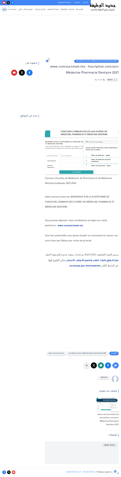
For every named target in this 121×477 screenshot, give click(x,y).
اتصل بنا (77, 2)
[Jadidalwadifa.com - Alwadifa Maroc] (102, 6)
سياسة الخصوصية (64, 2)
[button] (108, 365)
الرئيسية (79, 10)
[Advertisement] (60, 38)
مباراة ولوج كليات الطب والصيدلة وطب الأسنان (92, 260)
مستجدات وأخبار (9, 10)
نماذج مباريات (40, 10)
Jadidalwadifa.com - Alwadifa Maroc (81, 472)
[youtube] (4, 2)
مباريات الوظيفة (67, 10)
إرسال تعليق (109, 445)
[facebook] (12, 2)
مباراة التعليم (53, 10)
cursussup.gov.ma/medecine (85, 266)
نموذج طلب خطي (25, 10)
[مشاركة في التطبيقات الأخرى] (87, 365)
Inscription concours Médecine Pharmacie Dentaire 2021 (96, 61)
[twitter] (8, 2)
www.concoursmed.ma (70, 226)
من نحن (85, 2)
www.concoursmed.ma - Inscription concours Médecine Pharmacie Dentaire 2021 (108, 420)
